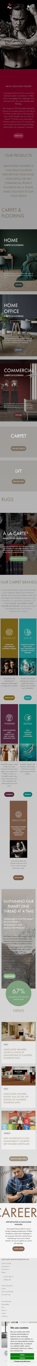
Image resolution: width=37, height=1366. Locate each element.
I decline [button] (22, 1358)
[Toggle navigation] (33, 6)
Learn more (9, 976)
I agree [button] (22, 1355)
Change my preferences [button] (22, 1361)
